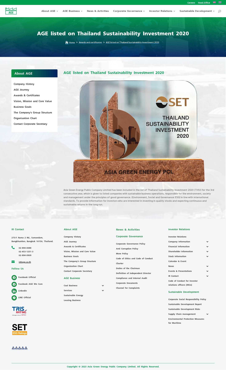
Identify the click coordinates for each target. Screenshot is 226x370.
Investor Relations (160, 11)
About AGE (48, 11)
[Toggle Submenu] (103, 285)
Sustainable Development (196, 11)
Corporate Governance (127, 11)
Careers (191, 3)
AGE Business (71, 11)
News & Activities (98, 11)
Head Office (204, 3)
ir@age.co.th (25, 262)
